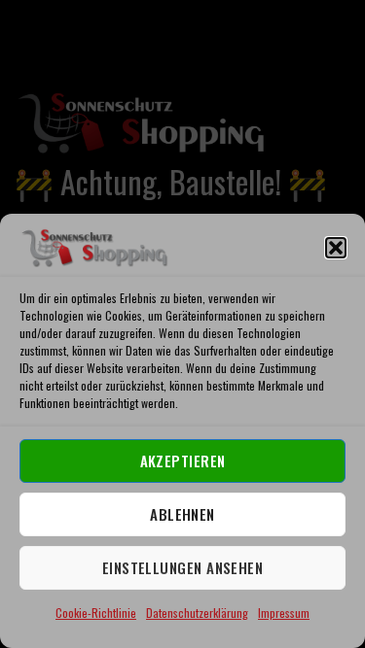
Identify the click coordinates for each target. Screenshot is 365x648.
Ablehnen (182, 514)
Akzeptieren (183, 460)
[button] (336, 247)
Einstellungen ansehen (182, 567)
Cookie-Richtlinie (95, 612)
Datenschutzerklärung (197, 612)
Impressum (284, 612)
